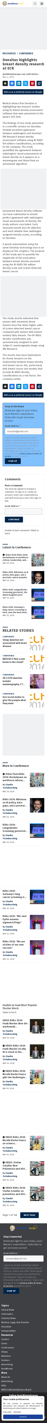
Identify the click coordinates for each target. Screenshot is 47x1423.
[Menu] (41, 3)
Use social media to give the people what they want (14, 700)
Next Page (29, 1215)
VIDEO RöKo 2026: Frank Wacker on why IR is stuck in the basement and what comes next (14, 1049)
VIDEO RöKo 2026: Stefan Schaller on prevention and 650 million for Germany (14, 1191)
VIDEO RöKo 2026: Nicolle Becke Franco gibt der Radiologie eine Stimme (14, 1074)
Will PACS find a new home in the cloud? (14, 661)
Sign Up (12, 461)
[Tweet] (25, 83)
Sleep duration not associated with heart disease (15, 643)
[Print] (5, 83)
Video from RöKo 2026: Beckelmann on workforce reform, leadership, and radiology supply (15, 557)
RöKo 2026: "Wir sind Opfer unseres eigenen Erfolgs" (14, 919)
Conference (26, 53)
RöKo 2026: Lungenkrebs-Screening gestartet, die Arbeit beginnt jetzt (15, 592)
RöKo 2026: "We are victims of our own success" (14, 944)
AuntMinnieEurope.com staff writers (20, 74)
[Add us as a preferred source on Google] (39, 83)
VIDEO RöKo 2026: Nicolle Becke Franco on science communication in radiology (14, 1140)
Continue (13, 519)
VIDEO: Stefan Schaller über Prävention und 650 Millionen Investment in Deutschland (15, 1166)
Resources (9, 53)
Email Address (12, 426)
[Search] (35, 3)
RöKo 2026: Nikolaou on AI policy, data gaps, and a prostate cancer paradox (15, 575)
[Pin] (32, 83)
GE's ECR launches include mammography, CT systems (13, 681)
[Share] (12, 83)
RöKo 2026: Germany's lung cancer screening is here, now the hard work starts (15, 610)
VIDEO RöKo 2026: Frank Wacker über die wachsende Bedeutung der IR (15, 1023)
